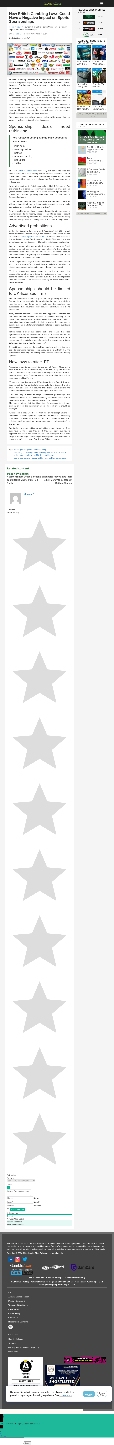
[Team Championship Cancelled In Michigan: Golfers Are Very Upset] (82, 161)
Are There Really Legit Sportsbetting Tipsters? (96, 148)
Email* (36, 1202)
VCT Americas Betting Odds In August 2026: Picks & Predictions (94, 181)
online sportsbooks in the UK (34, 236)
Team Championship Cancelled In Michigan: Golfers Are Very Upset (95, 159)
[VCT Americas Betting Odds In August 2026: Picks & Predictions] (82, 183)
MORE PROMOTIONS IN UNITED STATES (92, 115)
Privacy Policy (14, 1309)
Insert (27, 1443)
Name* (36, 1198)
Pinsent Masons (47, 455)
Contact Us (13, 1317)
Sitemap (12, 1343)
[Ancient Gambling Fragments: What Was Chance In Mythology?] (82, 206)
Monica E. (17, 34)
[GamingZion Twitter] (24, 1259)
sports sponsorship (22, 458)
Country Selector (15, 1339)
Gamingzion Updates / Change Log (23, 1347)
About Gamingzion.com (18, 1297)
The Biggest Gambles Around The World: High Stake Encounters (95, 192)
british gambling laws (23, 449)
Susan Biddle (37, 458)
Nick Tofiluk (61, 452)
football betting (40, 449)
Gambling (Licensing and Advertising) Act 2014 (34, 452)
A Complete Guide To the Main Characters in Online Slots (96, 170)
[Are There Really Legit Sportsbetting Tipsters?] (82, 150)
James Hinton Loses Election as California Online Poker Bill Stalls (23, 480)
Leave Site (102, 1394)
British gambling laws (27, 171)
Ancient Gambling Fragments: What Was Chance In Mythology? (96, 204)
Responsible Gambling (18, 1322)
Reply (3, 1436)
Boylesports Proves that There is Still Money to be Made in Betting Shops (56, 480)
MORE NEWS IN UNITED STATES (92, 214)
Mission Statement (16, 1301)
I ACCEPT (89, 1394)
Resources (13, 1351)
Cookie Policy (14, 1313)
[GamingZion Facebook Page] (10, 1259)
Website (37, 1206)
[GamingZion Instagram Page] (17, 1259)
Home (11, 27)
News (19, 27)
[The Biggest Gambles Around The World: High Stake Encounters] (82, 194)
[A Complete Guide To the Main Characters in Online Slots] (82, 172)
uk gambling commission (55, 458)
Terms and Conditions (18, 1305)
